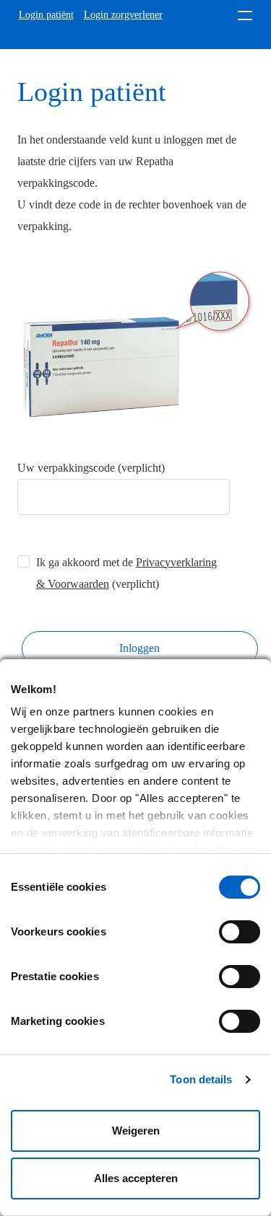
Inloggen (139, 648)
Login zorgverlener (123, 15)
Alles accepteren (136, 1178)
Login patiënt (46, 15)
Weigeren (136, 1130)
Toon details (201, 1079)
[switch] (239, 931)
